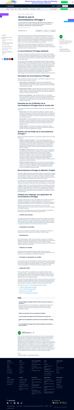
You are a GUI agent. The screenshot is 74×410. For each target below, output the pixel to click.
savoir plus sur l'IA (27, 285)
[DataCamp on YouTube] (18, 403)
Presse (8, 364)
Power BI (58, 369)
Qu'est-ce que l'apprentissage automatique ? (28, 292)
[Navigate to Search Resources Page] (51, 9)
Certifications (21, 367)
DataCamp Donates (47, 374)
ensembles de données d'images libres (32, 223)
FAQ (3, 54)
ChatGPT (58, 372)
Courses (20, 366)
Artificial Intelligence (60, 367)
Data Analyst (58, 379)
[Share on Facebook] (7, 59)
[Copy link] (3, 59)
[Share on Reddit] (10, 59)
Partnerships (9, 369)
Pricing (45, 362)
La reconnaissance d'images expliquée (7, 38)
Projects (20, 369)
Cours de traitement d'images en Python (27, 289)
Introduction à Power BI (23, 384)
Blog (23, 14)
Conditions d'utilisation (10, 408)
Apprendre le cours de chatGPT (25, 291)
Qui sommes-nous (10, 362)
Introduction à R (22, 382)
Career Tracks (21, 362)
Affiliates (8, 367)
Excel (57, 371)
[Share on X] (12, 59)
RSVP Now (64, 2)
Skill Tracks (21, 364)
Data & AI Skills (34, 362)
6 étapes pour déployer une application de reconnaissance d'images (7, 52)
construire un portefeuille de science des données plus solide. (38, 283)
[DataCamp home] (14, 401)
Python (57, 362)
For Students (46, 364)
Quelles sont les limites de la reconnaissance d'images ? (7, 46)
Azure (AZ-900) (59, 387)
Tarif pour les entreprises (36, 364)
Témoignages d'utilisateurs (49, 371)
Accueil (19, 14)
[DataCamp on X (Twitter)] (11, 403)
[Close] (72, 2)
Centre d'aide (9, 371)
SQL (57, 366)
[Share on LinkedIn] (5, 59)
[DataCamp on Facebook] (7, 403)
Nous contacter (10, 372)
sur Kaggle (20, 223)
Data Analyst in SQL (47, 379)
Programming (9, 384)
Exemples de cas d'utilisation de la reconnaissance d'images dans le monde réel (7, 43)
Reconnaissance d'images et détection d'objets (7, 49)
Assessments (21, 371)
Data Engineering (10, 382)
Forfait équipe (34, 366)
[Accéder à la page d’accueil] (10, 6)
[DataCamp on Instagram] (21, 403)
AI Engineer (58, 384)
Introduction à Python (23, 379)
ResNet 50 (30, 203)
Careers (8, 366)
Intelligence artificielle (29, 14)
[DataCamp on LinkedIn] (14, 403)
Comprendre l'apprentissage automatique (28, 287)
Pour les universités (47, 373)
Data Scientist (58, 382)
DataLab (20, 372)
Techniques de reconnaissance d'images (7, 40)
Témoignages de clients (36, 370)
